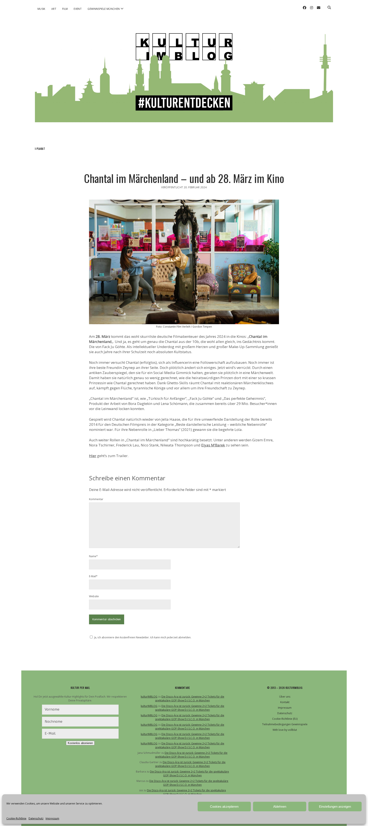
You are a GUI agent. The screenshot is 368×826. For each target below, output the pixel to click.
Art (53, 9)
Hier (92, 455)
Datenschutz (36, 818)
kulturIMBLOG (149, 696)
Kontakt (284, 702)
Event (78, 9)
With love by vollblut (285, 730)
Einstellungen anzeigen (335, 806)
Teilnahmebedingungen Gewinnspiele (285, 724)
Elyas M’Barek (213, 445)
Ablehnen (279, 806)
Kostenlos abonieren (80, 743)
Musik (41, 9)
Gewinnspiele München (104, 9)
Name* (93, 556)
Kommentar (96, 499)
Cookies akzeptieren (224, 806)
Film (65, 9)
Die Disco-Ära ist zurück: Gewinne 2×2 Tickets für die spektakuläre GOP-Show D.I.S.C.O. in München (189, 698)
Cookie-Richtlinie (16, 818)
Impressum (52, 818)
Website (94, 596)
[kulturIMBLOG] (184, 117)
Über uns (284, 696)
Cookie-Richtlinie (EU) (285, 719)
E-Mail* (93, 576)
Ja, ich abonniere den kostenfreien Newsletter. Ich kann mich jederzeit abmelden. (142, 637)
